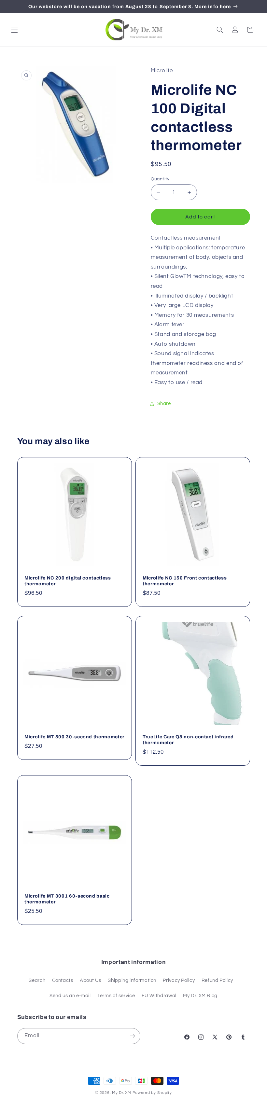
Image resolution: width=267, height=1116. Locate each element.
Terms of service (116, 995)
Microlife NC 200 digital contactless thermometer (67, 580)
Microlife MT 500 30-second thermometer (74, 736)
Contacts (62, 980)
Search (37, 980)
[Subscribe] (132, 1036)
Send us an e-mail (70, 995)
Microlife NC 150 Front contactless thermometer (185, 580)
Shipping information (132, 980)
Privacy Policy (179, 980)
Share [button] (164, 403)
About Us (90, 980)
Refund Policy (217, 980)
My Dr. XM (122, 1093)
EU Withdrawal (159, 995)
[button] (14, 29)
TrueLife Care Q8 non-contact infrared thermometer (188, 739)
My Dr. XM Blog (200, 995)
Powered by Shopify (152, 1093)
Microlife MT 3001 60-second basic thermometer (67, 898)
